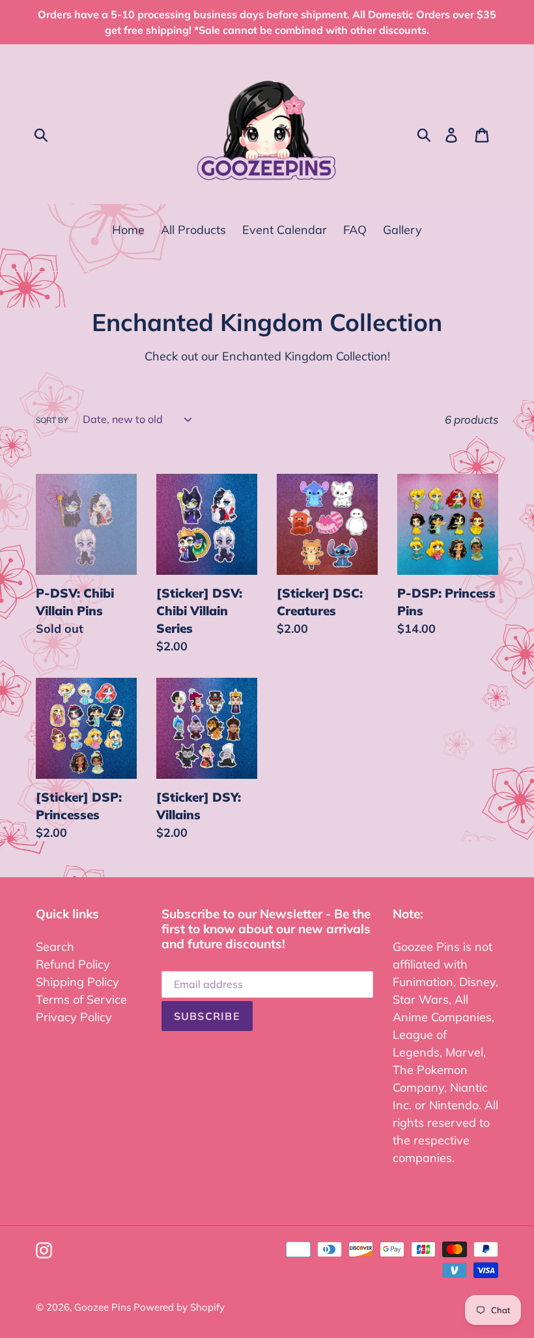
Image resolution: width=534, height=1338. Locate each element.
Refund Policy (73, 964)
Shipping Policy (77, 981)
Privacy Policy (74, 1017)
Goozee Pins (104, 1307)
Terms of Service (81, 999)
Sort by (52, 420)
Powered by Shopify (179, 1307)
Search (55, 946)
